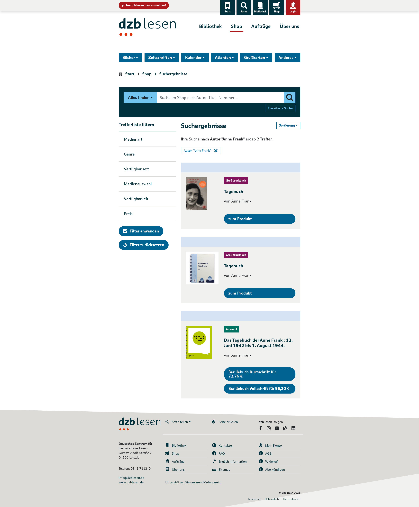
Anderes (285, 57)
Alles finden (138, 97)
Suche (243, 11)
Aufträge (261, 26)
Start (228, 11)
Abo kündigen (275, 469)
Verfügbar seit (136, 169)
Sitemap (224, 469)
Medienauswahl (138, 184)
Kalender (193, 57)
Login (293, 11)
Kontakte (225, 445)
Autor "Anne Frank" (197, 150)
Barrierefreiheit (291, 499)
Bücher (128, 57)
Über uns (289, 26)
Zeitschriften (160, 57)
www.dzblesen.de (131, 482)
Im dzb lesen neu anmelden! (146, 5)
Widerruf (271, 461)
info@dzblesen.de (131, 478)
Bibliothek (260, 11)
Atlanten (223, 57)
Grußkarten (254, 57)
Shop (277, 11)
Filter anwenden (144, 231)
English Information (233, 461)
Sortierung (289, 125)
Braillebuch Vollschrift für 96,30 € (258, 388)
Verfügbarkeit (136, 198)
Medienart (133, 139)
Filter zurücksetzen (146, 245)
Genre (129, 154)
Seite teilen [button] (180, 422)
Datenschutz (272, 499)
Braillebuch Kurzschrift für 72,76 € (252, 374)
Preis (128, 213)
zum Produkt (240, 218)
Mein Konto (273, 445)
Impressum (254, 499)
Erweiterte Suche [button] (280, 108)
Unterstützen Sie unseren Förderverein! (193, 482)
